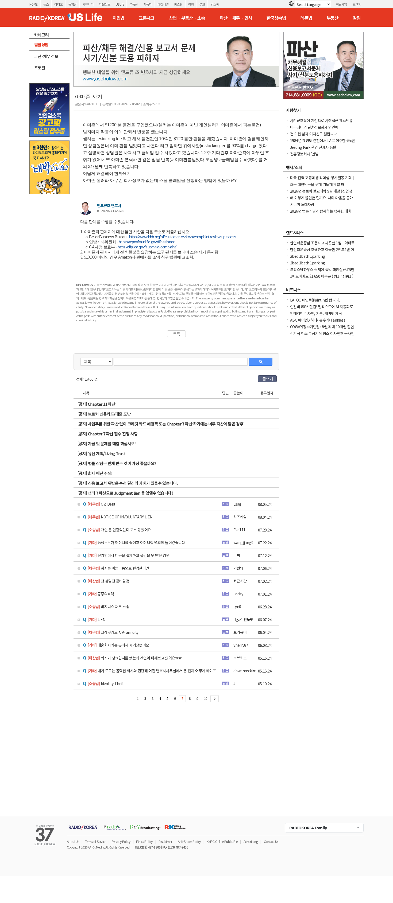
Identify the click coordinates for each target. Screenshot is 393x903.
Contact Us (271, 841)
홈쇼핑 (178, 4)
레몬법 (306, 18)
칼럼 (357, 18)
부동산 (133, 4)
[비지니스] (323, 291)
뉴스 (46, 4)
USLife (120, 4)
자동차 (148, 4)
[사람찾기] (323, 111)
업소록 (214, 4)
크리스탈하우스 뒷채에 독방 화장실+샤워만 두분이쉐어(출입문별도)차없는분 (322, 272)
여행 (191, 4)
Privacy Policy (121, 841)
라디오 (58, 4)
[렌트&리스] (323, 234)
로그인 (357, 4)
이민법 (118, 18)
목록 (176, 334)
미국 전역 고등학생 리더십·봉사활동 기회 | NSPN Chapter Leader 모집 (322, 180)
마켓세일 (163, 4)
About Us (73, 841)
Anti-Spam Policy (189, 841)
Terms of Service (95, 841)
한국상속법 (276, 18)
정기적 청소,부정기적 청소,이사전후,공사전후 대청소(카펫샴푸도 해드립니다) (322, 336)
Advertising (251, 841)
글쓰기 (267, 379)
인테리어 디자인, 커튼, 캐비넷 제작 (316, 313)
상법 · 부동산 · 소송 (187, 18)
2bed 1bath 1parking (307, 256)
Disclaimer (165, 841)
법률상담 (41, 44)
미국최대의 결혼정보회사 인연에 (314, 127)
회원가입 (341, 4)
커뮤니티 (88, 4)
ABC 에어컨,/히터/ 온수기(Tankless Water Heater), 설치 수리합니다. (317, 322)
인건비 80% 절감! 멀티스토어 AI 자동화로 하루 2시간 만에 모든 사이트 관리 (321, 309)
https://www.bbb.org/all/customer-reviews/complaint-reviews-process (182, 236)
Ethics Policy (144, 841)
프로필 (39, 68)
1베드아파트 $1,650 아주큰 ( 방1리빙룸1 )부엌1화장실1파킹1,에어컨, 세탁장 (321, 278)
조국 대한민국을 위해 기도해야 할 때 (317, 184)
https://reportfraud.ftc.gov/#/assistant (147, 242)
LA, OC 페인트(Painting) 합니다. (315, 300)
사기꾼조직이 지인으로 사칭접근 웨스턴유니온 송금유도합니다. (321, 123)
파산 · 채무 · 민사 (236, 18)
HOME (33, 4)
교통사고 (146, 18)
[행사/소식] (323, 169)
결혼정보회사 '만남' (304, 154)
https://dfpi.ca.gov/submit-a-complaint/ (147, 247)
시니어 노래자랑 (302, 204)
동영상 (72, 4)
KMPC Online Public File (222, 841)
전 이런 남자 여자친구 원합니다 (313, 133)
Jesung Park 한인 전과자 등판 (313, 147)
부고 (202, 4)
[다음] (214, 698)
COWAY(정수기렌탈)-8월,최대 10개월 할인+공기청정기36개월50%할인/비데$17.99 (322, 329)
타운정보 (104, 4)
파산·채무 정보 (46, 56)
